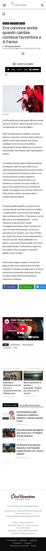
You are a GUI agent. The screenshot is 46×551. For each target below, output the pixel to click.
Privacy (33, 546)
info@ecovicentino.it (27, 533)
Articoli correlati (10, 405)
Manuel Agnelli (28, 345)
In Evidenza (14, 23)
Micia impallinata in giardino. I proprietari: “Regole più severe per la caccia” (33, 388)
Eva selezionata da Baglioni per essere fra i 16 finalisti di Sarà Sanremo (30, 433)
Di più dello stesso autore (30, 405)
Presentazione (12, 540)
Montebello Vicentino (31, 379)
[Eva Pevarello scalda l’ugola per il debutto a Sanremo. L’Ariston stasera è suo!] (9, 415)
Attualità (12, 19)
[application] (23, 69)
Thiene (22, 23)
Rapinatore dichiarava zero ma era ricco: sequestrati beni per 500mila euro (12, 388)
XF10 (15, 348)
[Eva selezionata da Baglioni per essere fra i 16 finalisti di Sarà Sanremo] (9, 433)
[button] (42, 5)
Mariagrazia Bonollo (13, 46)
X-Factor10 (7, 348)
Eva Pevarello (15, 345)
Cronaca (6, 379)
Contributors (17, 543)
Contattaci (28, 543)
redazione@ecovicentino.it (27, 530)
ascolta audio (8, 69)
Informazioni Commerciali (19, 546)
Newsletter (23, 540)
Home (5, 19)
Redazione (33, 540)
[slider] (36, 69)
